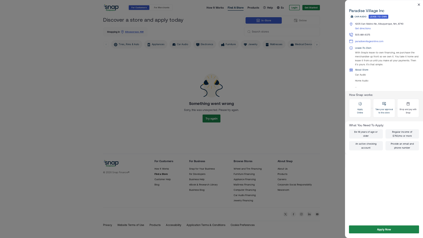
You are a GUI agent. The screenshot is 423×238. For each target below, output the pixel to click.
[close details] (419, 4)
